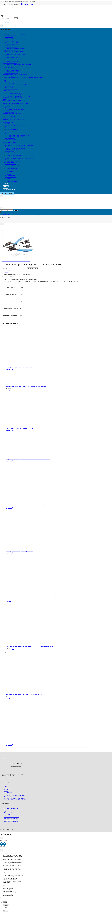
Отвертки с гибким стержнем (15, 136)
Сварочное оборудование (9, 142)
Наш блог (6, 789)
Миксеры (7, 172)
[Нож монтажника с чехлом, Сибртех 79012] (43, 739)
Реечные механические (11, 58)
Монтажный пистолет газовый (13, 94)
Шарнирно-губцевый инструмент (11, 165)
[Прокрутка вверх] (1, 844)
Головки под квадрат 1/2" (11, 39)
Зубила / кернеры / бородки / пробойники (16, 125)
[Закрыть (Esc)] (0, 846)
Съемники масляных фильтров (13, 155)
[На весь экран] (3, 846)
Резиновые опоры (10, 60)
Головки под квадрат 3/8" (11, 44)
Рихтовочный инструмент (11, 73)
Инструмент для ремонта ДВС (13, 149)
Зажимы (7, 167)
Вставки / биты (9, 37)
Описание (7, 270)
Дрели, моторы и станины (11, 76)
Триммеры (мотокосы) (11, 175)
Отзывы (6, 791)
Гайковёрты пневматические (12, 115)
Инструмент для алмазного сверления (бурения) (15, 74)
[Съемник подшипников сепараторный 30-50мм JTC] (24, 425)
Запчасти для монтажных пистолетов (14, 93)
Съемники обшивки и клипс (12, 156)
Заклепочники (9, 123)
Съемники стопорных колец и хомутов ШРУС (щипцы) (19, 158)
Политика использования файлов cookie (14, 795)
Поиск (16, 18)
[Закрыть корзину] (1, 838)
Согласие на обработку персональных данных (16, 798)
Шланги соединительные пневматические (16, 117)
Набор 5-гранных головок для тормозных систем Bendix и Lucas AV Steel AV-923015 (28, 459)
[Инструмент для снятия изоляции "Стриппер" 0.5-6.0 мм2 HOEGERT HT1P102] (24, 383)
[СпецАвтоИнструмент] (5, 14)
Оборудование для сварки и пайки (12, 100)
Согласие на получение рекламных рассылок (15, 799)
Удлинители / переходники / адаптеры (15, 48)
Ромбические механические (12, 61)
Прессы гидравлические (11, 71)
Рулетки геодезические (11, 65)
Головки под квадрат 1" (11, 38)
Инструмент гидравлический (10, 68)
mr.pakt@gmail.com (6, 778)
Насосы (4, 99)
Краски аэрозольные (10, 164)
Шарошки (7, 141)
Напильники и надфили (11, 130)
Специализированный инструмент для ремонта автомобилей (18, 145)
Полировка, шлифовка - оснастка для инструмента (18, 109)
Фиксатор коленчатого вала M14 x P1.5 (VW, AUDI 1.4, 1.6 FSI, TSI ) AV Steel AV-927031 (27, 505)
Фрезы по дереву (9, 112)
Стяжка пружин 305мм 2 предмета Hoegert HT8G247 (19, 551)
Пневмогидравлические (11, 55)
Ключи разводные (9, 86)
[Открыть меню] (1, 195)
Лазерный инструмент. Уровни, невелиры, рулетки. (18, 64)
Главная (5, 901)
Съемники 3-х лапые (10, 154)
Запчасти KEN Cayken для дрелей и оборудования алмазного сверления (23, 77)
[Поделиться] (1, 846)
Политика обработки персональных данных (15, 796)
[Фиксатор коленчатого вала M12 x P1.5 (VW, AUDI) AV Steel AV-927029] (24, 691)
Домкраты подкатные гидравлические (15, 54)
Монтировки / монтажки (11, 129)
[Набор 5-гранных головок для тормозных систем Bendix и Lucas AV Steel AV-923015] (20, 455)
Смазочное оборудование (9, 143)
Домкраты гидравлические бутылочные (15, 53)
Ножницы (7, 132)
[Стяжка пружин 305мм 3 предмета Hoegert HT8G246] (24, 364)
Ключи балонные (9, 83)
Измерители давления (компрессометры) (15, 148)
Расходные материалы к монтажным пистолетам (17, 96)
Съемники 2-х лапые (10, 152)
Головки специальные (11, 47)
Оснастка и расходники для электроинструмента (15, 103)
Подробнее (9, 369)
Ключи (4, 80)
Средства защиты (9, 138)
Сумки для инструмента (11, 139)
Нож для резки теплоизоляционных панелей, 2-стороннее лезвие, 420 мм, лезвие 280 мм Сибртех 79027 (33, 597)
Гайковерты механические (9, 32)
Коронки (7, 106)
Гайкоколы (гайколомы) (11, 146)
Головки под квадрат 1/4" (11, 41)
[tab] (48, 270)
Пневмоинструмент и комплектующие (12, 113)
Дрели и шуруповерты (11, 169)
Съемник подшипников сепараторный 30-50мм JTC (19, 428)
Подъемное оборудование (12, 70)
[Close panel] (1, 850)
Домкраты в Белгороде (9, 50)
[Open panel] (1, 16)
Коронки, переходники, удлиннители (14, 78)
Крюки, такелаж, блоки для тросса (14, 120)
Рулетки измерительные (11, 67)
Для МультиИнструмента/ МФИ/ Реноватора (16, 104)
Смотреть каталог (7, 193)
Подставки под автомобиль (12, 57)
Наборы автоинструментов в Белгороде (13, 97)
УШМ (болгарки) (9, 178)
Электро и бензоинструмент (10, 181)
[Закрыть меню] (0, 898)
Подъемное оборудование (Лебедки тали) (13, 119)
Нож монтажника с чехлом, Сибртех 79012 (17, 742)
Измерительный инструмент (10, 63)
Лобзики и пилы (9, 171)
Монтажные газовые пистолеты (11, 92)
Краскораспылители (10, 116)
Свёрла (7, 110)
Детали (6, 272)
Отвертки (7, 133)
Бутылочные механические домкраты (14, 51)
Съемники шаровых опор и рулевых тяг (15, 159)
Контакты (6, 191)
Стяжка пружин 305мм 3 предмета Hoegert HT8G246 (19, 367)
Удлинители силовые (10, 177)
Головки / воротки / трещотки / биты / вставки (14, 34)
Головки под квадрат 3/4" (11, 42)
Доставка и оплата (9, 792)
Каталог (6, 786)
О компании (7, 788)
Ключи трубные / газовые (11, 89)
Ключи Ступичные (9, 87)
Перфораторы (8, 174)
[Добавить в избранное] (5, 652)
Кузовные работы (9, 151)
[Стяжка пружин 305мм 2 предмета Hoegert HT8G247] (24, 547)
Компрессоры (6, 90)
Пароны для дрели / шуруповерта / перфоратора (17, 107)
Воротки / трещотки (10, 35)
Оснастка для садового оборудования (12, 102)
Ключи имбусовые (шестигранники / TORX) (16, 84)
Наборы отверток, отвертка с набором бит (18, 135)
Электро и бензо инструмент (10, 168)
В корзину (9, 390)
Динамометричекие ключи (12, 81)
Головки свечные (9, 45)
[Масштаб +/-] (4, 846)
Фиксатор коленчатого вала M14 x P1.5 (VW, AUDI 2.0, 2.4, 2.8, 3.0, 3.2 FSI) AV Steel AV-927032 (29, 646)
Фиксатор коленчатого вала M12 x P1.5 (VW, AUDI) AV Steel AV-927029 (24, 694)
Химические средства (8, 162)
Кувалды (7, 126)
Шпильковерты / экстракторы (12, 161)
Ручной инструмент (8, 122)
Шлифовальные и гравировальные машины (16, 180)
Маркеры (7, 128)
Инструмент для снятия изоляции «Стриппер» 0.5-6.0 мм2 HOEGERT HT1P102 (26, 386)
